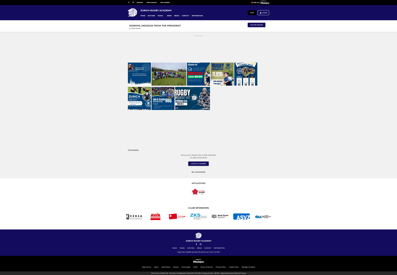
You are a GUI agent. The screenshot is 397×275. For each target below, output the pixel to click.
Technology (186, 267)
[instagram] (133, 2)
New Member (165, 2)
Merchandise (152, 2)
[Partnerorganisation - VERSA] (134, 217)
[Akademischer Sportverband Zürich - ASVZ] (241, 217)
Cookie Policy (234, 267)
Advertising (165, 267)
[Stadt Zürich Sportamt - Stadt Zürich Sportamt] (220, 217)
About (156, 267)
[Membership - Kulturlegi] (177, 217)
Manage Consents (248, 267)
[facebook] (129, 2)
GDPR (195, 267)
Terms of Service (206, 267)
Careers (176, 267)
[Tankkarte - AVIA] (155, 217)
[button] (142, 16)
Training (140, 2)
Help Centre (146, 267)
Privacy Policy (221, 267)
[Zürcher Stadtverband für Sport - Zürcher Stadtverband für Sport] (263, 217)
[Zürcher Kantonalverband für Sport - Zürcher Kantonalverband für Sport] (198, 217)
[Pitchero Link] (265, 3)
